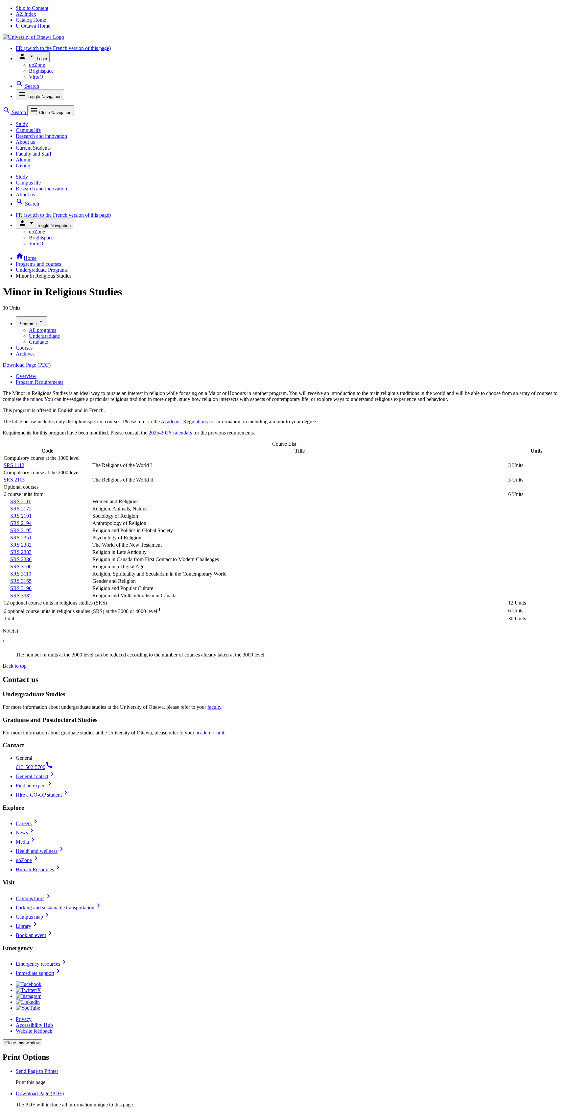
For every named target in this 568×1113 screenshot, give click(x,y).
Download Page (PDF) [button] (40, 1093)
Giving (23, 165)
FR (63, 48)
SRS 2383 (21, 552)
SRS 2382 (21, 545)
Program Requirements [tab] (39, 382)
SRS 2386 (21, 559)
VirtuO (36, 77)
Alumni (24, 159)
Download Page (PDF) (27, 365)
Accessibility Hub (34, 1025)
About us (25, 142)
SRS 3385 (21, 595)
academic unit (210, 732)
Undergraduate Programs (42, 270)
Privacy (24, 1019)
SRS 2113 (14, 479)
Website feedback (34, 1031)
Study (22, 124)
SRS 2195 (21, 530)
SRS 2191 (21, 516)
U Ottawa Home (33, 26)
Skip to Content (32, 8)
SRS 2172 (21, 508)
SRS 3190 (21, 588)
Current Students (33, 148)
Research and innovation (41, 136)
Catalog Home (31, 20)
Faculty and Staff (33, 154)
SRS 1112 (14, 465)
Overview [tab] (26, 376)
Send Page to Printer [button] (37, 1071)
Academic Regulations (184, 421)
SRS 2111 (20, 501)
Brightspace (41, 71)
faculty (214, 707)
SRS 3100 (21, 566)
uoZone (37, 65)
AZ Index (26, 14)
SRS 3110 (20, 574)
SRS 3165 (21, 581)
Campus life (28, 130)
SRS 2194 (21, 523)
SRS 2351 (21, 537)
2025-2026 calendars (170, 432)
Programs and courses (38, 264)
